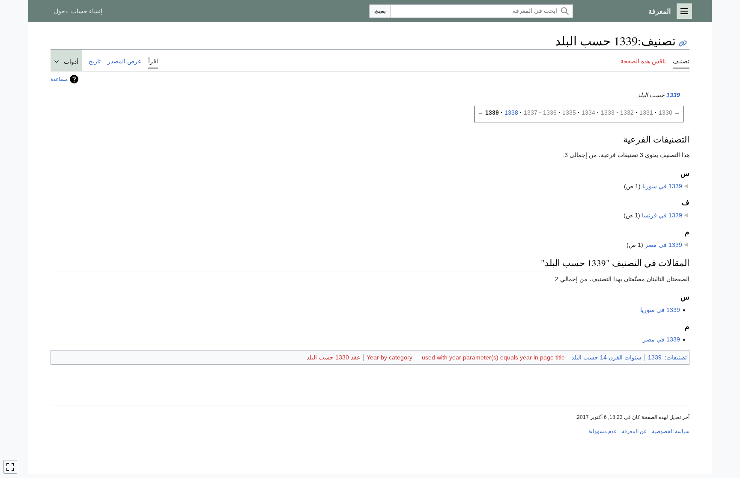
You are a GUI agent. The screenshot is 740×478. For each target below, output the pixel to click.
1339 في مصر (663, 244)
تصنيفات (676, 357)
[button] (684, 11)
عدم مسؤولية (602, 431)
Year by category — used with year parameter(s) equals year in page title (466, 357)
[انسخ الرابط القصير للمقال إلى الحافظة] (683, 43)
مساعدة (59, 79)
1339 (673, 95)
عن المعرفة (634, 431)
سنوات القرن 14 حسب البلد (606, 357)
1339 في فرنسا (662, 215)
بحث (380, 11)
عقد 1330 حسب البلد (333, 357)
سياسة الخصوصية (670, 431)
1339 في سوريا (662, 186)
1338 (511, 112)
